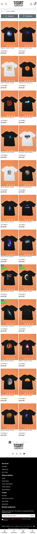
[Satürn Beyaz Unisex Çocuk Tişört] (9, 69)
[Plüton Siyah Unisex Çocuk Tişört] (27, 173)
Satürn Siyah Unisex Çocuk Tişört (26, 48)
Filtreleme (29, 16)
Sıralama (11, 16)
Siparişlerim (5, 504)
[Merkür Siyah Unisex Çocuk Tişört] (27, 347)
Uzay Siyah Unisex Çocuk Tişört (8, 222)
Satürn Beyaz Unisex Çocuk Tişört (8, 82)
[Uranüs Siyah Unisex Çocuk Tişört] (27, 104)
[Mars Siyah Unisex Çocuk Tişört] (27, 312)
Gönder (32, 515)
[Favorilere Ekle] (9, 37)
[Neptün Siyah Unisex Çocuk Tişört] (9, 34)
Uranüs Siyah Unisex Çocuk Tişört (26, 117)
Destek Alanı (5, 481)
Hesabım (4, 495)
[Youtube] (24, 454)
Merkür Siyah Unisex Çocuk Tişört (26, 361)
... (20, 442)
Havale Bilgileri (6, 489)
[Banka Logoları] (18, 526)
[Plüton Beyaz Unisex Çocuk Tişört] (9, 173)
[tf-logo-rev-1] (18, 447)
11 (23, 442)
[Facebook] (13, 454)
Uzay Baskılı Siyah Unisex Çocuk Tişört (8, 326)
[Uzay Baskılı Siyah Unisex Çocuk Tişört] (9, 312)
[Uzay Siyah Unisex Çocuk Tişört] (9, 208)
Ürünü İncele (13, 37)
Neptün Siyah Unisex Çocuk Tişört (8, 48)
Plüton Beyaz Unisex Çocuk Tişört (8, 187)
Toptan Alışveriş (6, 486)
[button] (5, 46)
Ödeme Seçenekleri (7, 484)
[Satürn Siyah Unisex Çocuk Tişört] (27, 34)
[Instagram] (20, 454)
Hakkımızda (5, 469)
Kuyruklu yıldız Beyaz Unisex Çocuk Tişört (26, 152)
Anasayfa (4, 466)
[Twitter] (17, 454)
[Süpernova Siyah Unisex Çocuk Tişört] (27, 69)
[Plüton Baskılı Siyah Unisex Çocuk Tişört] (9, 277)
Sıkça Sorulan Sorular (7, 498)
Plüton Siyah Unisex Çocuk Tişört (26, 187)
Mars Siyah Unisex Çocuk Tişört (26, 326)
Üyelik (3, 478)
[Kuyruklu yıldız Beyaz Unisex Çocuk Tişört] (27, 138)
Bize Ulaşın (5, 472)
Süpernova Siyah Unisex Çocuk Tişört (26, 82)
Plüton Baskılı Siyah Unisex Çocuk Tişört (8, 291)
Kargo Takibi (5, 501)
